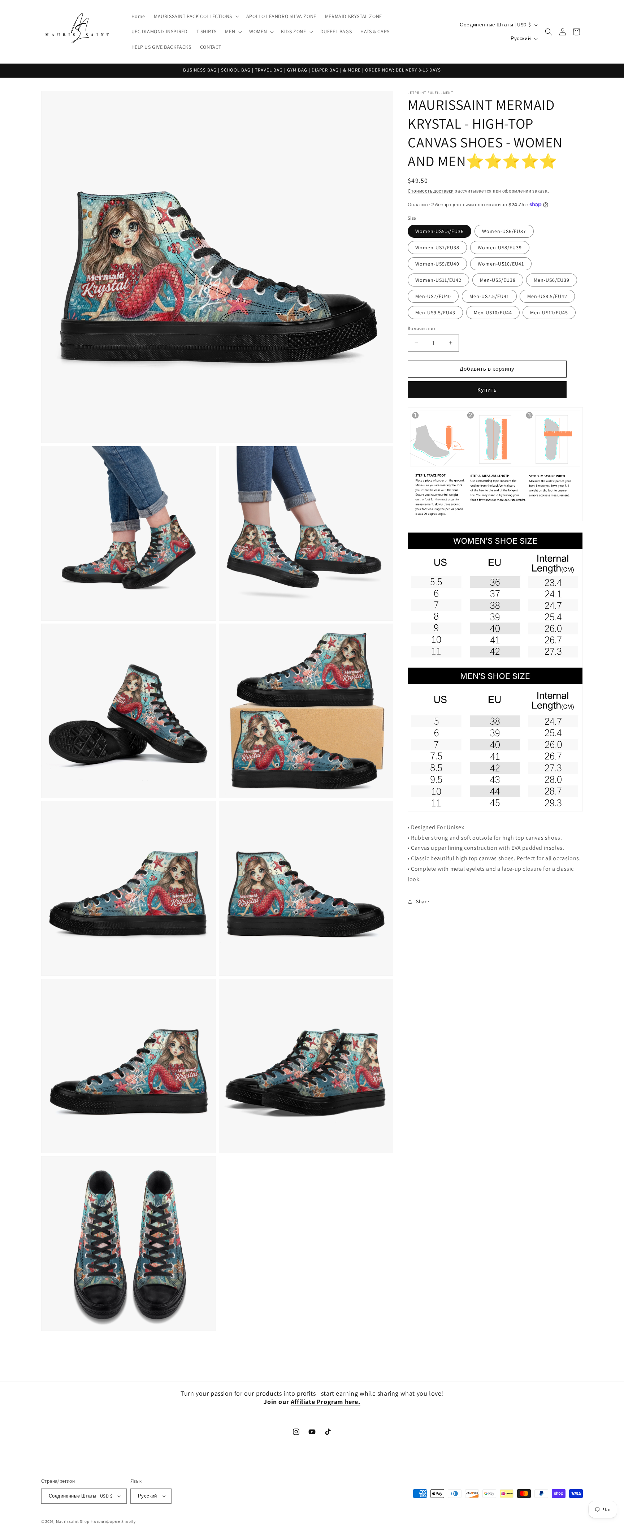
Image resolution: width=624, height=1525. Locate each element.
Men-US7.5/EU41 (489, 296)
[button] (196, 16)
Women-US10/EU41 (501, 263)
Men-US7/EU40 (433, 296)
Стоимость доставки (431, 191)
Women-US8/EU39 (500, 247)
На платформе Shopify (113, 1521)
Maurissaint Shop (73, 1521)
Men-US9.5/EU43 (435, 312)
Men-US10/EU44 (493, 312)
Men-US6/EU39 (551, 280)
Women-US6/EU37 (504, 231)
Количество (421, 329)
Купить (487, 389)
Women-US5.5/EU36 (439, 231)
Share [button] (422, 901)
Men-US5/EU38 (498, 280)
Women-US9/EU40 (437, 263)
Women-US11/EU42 (438, 280)
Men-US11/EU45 (549, 312)
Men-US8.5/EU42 (547, 296)
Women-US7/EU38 (437, 247)
